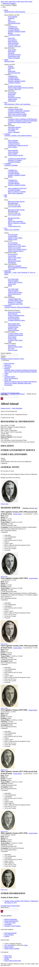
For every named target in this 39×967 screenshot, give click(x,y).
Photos (10, 285)
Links (6, 375)
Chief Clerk (11, 38)
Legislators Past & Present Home (10, 393)
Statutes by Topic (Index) (15, 238)
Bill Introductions (13, 203)
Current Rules (12, 256)
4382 (35, 508)
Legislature (7, 370)
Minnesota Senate (9, 61)
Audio (16, 279)
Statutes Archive (12, 239)
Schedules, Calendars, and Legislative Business (17, 135)
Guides (6, 373)
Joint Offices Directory (14, 127)
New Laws (11, 348)
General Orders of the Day (15, 155)
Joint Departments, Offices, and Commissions (17, 104)
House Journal (12, 49)
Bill (16, 205)
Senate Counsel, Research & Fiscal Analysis (20, 87)
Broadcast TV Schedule (15, 160)
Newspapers (7, 367)
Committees (7, 163)
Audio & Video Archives (15, 282)
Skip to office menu (18, 1)
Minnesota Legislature (9, 3)
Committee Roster (13, 28)
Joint (5, 102)
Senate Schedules (13, 150)
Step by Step (8, 378)
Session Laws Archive (14, 247)
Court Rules (11, 269)
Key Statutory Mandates (16, 383)
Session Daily (12, 284)
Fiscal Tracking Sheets (14, 206)
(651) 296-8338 (8, 945)
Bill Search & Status (14, 218)
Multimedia (7, 271)
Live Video (11, 279)
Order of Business (13, 142)
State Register (12, 262)
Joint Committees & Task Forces (17, 188)
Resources (15, 378)
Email (26, 945)
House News (8, 955)
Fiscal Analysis (12, 40)
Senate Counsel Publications (16, 315)
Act (19, 205)
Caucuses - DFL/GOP (14, 46)
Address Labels (12, 99)
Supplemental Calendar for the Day (18, 145)
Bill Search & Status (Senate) (16, 210)
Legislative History (9, 376)
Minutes (10, 33)
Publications (7, 305)
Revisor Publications (14, 318)
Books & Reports (9, 363)
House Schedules (13, 140)
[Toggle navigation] (1, 7)
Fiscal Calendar (12, 147)
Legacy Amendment (14, 132)
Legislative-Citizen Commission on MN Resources (22, 119)
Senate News (8, 957)
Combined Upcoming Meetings (17, 158)
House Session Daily (14, 323)
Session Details (17, 514)
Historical (7, 368)
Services (6, 383)
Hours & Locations (22, 381)
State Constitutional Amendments (17, 267)
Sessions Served (5, 408)
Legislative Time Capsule (15, 340)
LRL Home (4, 394)
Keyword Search (13, 234)
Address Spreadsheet (14, 58)
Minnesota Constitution (14, 266)
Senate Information (13, 330)
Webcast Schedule (13, 280)
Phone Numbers (9, 947)
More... (10, 124)
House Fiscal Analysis (14, 312)
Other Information (17, 408)
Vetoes (10, 224)
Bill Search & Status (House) (16, 201)
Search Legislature (6, 5)
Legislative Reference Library (16, 112)
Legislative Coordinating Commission (19, 110)
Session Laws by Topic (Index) (17, 246)
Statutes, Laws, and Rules (11, 229)
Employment (11, 21)
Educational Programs (14, 54)
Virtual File (16, 371)
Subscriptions (12, 101)
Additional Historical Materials (28, 371)
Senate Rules (11, 94)
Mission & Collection (10, 381)
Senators (10, 66)
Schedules (7, 134)
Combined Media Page (14, 299)
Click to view (4, 504)
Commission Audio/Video (15, 304)
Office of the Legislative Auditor (17, 114)
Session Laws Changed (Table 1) (17, 249)
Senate (6, 59)
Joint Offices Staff (13, 129)
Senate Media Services (14, 294)
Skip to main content (7, 1)
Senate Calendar (12, 153)
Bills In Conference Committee (17, 191)
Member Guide (12, 328)
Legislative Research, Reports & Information (17, 307)
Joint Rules (11, 53)
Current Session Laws (14, 226)
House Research (12, 41)
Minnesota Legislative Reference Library (12, 358)
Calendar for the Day (14, 144)
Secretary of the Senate (14, 86)
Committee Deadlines (14, 35)
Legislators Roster (13, 327)
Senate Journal (12, 92)
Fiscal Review (12, 345)
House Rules (11, 51)
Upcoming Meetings (14, 30)
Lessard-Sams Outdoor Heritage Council (19, 122)
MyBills (10, 219)
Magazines (7, 365)
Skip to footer (28, 1)
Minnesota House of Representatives (14, 11)
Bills (5, 195)
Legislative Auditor (13, 317)
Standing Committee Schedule (16, 31)
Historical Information (10, 919)
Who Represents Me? (14, 23)
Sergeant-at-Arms (13, 44)
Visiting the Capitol (9, 922)
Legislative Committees (11, 165)
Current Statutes (12, 236)
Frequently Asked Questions (12, 926)
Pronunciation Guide (14, 56)
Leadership (11, 18)
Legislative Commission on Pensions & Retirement (22, 120)
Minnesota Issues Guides (15, 347)
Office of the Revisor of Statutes (17, 115)
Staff (9, 20)
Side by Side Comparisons (15, 193)
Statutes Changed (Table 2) (15, 251)
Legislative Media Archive (15, 300)
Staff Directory (32, 381)
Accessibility (11, 130)
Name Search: (5, 907)
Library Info (7, 380)
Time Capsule (8, 371)
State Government (16, 370)
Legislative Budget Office (15, 109)
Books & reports (12, 350)
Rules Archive (12, 259)
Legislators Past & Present (15, 335)
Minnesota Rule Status (14, 261)
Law (5, 228)
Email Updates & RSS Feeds (12, 960)
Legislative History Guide (15, 333)
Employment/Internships (11, 921)
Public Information (13, 43)
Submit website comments (11, 948)
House (6, 10)
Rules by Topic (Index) (14, 257)
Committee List (12, 26)
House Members (12, 16)
